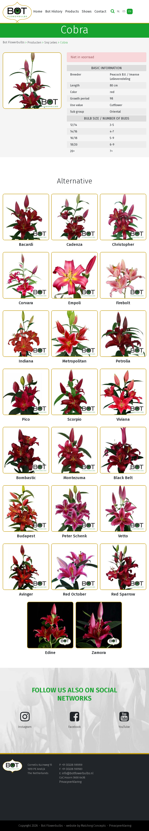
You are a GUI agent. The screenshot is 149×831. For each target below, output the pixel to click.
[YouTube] (124, 719)
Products (72, 11)
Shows (87, 11)
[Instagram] (25, 719)
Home (37, 11)
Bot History (53, 11)
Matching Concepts (93, 825)
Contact (100, 11)
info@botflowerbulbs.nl (77, 773)
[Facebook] (74, 719)
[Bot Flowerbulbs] (17, 12)
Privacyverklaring (70, 782)
